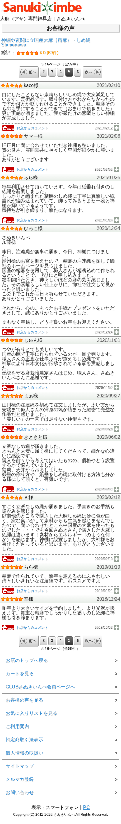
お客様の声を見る (24, 699)
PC (86, 807)
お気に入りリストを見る (31, 713)
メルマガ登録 (20, 779)
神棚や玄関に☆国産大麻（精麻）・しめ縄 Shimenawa (48, 46)
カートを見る (20, 673)
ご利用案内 (17, 726)
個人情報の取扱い (24, 752)
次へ (89, 72)
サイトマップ (20, 766)
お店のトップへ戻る (27, 660)
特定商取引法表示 (24, 739)
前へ (32, 72)
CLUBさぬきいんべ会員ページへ (40, 686)
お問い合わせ (20, 792)
